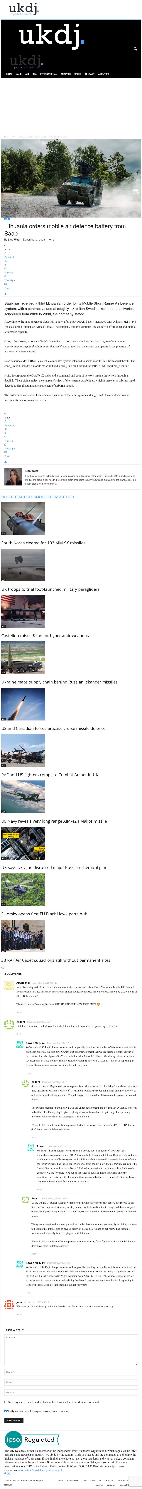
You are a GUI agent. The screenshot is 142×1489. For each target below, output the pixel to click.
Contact (89, 74)
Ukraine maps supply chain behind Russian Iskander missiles (59, 682)
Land (19, 74)
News (60, 1480)
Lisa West (14, 239)
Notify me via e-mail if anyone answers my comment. (38, 1411)
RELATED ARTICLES (18, 496)
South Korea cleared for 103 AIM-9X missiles (43, 542)
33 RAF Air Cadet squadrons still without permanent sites (55, 960)
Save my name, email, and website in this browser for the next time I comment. (53, 1402)
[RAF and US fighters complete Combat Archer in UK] (71, 750)
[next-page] (4, 968)
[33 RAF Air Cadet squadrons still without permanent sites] (71, 936)
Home (9, 74)
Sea (35, 74)
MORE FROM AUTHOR (55, 496)
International (48, 74)
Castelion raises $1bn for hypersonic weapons (45, 635)
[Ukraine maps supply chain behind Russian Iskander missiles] (71, 657)
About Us (103, 74)
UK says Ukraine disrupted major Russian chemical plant (55, 867)
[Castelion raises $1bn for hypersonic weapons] (71, 611)
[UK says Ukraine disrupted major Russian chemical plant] (71, 843)
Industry (99, 1484)
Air (27, 74)
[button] (135, 49)
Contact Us (125, 1484)
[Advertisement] (71, 105)
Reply (19, 1012)
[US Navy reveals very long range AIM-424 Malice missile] (71, 796)
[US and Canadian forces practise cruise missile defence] (71, 704)
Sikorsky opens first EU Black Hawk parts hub (44, 913)
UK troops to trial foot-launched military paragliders (50, 589)
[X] (8, 1474)
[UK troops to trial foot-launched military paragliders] (71, 565)
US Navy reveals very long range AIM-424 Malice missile (54, 821)
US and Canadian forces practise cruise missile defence (53, 728)
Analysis (66, 74)
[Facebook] (5, 1474)
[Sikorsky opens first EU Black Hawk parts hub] (71, 889)
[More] (71, 294)
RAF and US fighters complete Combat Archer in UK (49, 774)
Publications (122, 1480)
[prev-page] (2, 968)
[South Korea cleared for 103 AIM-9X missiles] (71, 518)
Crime (77, 74)
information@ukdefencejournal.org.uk (40, 1470)
